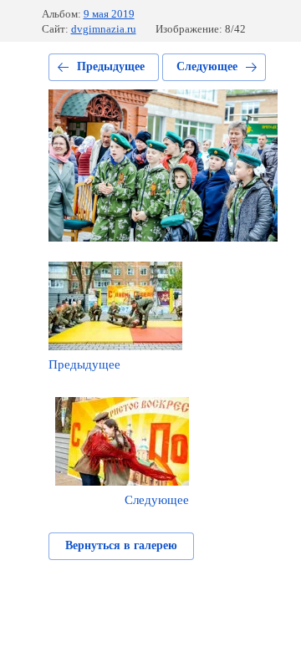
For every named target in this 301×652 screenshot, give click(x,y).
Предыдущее (111, 66)
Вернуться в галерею (121, 545)
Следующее (206, 66)
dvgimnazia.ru (103, 29)
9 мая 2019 (109, 14)
